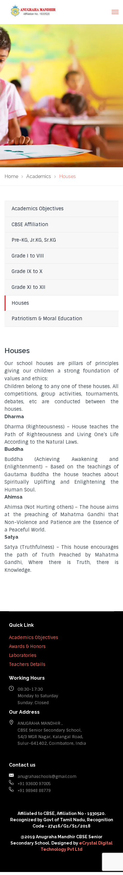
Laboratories (22, 655)
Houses (20, 303)
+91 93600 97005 (34, 783)
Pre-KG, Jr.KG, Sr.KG (34, 240)
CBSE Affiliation (30, 224)
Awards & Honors (27, 646)
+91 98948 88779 (34, 790)
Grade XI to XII (28, 287)
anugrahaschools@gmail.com (47, 776)
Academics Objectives (38, 209)
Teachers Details (27, 664)
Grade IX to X (27, 271)
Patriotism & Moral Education (47, 318)
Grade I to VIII (28, 256)
